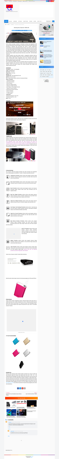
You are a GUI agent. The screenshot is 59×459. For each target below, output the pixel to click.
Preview (48, 73)
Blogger (31, 457)
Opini (44, 73)
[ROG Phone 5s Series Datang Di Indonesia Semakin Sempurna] (32, 409)
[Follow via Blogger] (53, 1)
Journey (44, 71)
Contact (10, 1)
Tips (40, 76)
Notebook (41, 73)
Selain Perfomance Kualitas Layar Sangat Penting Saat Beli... (11, 417)
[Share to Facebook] (18, 388)
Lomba (46, 71)
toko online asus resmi (9, 382)
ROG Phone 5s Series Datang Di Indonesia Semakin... (31, 411)
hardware (47, 76)
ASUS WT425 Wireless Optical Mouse (10, 407)
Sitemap (15, 1)
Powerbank (25, 30)
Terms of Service (32, 1)
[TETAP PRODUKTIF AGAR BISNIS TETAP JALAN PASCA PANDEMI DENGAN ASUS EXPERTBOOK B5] (21, 403)
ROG (50, 73)
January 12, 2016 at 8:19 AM (18, 431)
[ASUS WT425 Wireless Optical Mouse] (11, 403)
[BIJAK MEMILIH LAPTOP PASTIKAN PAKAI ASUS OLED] (32, 403)
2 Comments (30, 30)
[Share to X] (20, 388)
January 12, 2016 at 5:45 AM (16, 422)
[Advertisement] (39, 11)
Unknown (10, 422)
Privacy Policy (25, 1)
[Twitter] (46, 1)
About (7, 1)
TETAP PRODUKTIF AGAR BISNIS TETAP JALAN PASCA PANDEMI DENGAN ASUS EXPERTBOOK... (21, 408)
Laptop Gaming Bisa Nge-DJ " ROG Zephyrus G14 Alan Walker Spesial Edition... (21, 417)
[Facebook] (48, 1)
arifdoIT (12, 431)
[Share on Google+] (22, 388)
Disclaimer (20, 1)
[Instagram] (50, 1)
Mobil (48, 71)
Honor (41, 71)
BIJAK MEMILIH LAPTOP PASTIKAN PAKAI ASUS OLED (31, 407)
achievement (44, 76)
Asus (22, 30)
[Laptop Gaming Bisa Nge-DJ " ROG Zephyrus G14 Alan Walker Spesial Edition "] (21, 412)
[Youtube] (51, 1)
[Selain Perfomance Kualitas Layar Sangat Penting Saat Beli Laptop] (11, 412)
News (50, 71)
